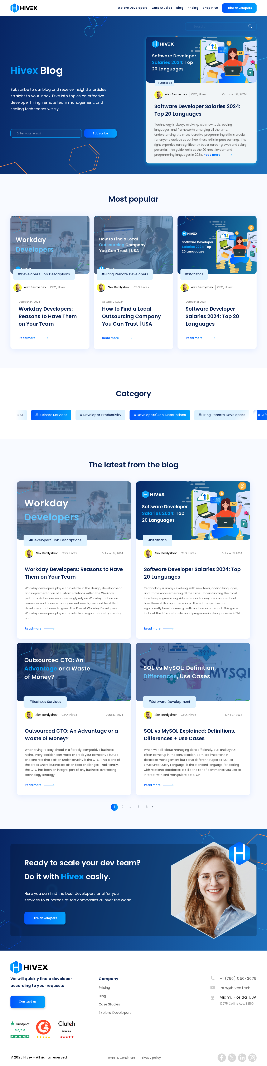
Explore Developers (132, 8)
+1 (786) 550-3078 (238, 979)
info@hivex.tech (235, 988)
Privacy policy (151, 1058)
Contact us (28, 1001)
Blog (179, 8)
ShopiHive (210, 8)
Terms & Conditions (121, 1058)
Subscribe (100, 133)
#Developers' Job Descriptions (160, 415)
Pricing (193, 8)
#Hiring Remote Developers (221, 415)
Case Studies (162, 8)
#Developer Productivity (100, 415)
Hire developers (240, 8)
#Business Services (51, 415)
